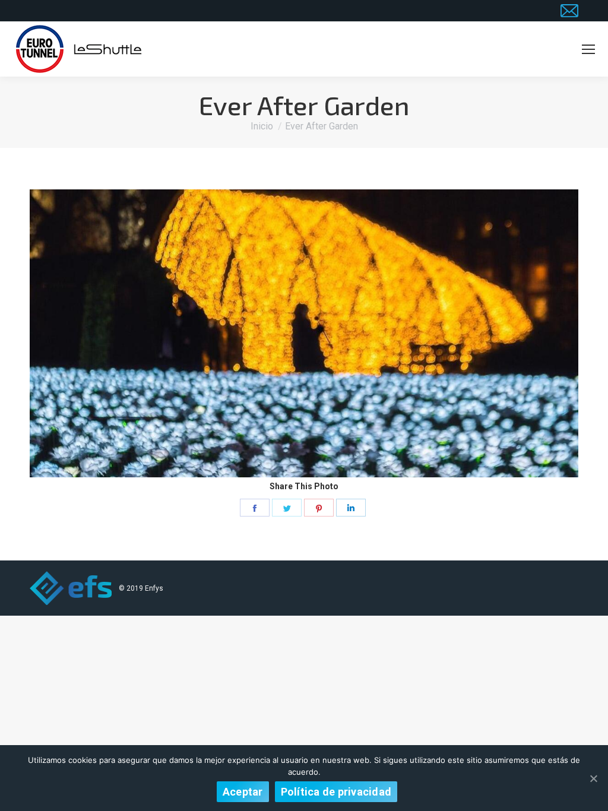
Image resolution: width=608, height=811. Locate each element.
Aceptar (243, 791)
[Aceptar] (593, 778)
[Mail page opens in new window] (569, 11)
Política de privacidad (336, 791)
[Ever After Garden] (304, 333)
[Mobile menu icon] (588, 49)
